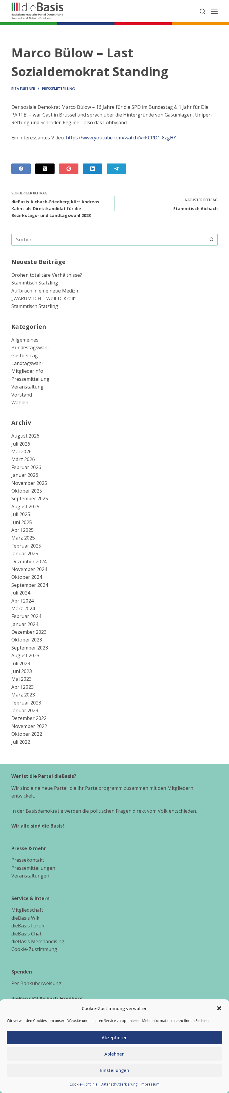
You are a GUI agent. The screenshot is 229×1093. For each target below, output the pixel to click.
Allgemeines (24, 339)
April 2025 (22, 530)
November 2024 (29, 569)
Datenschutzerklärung (118, 1084)
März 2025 (23, 537)
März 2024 (23, 608)
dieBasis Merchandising (37, 941)
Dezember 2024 (29, 561)
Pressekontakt (27, 860)
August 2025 (25, 506)
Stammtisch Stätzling (34, 282)
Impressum (150, 1084)
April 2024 (22, 600)
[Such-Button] (211, 239)
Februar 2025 (26, 545)
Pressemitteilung (58, 88)
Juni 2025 (21, 522)
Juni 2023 (21, 671)
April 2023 (22, 687)
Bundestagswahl (30, 347)
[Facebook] (21, 168)
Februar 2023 (26, 702)
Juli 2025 (20, 514)
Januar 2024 (24, 624)
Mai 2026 (21, 451)
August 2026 (25, 436)
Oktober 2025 (26, 490)
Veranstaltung (27, 386)
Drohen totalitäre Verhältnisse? (46, 275)
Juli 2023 (20, 663)
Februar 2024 (26, 616)
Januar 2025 (24, 553)
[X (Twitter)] (45, 168)
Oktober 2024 (26, 577)
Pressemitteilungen (33, 868)
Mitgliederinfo (27, 371)
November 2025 (29, 483)
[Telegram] (116, 168)
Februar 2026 (26, 467)
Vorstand (21, 394)
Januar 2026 (24, 475)
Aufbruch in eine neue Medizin (45, 290)
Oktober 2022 (26, 734)
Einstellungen (114, 1070)
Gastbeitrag (24, 355)
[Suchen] (202, 11)
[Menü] (214, 11)
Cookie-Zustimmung (34, 949)
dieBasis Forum (28, 925)
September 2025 (29, 498)
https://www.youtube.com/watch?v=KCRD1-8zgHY (121, 137)
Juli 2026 (20, 444)
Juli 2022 (20, 742)
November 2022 (29, 726)
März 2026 (23, 459)
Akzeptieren (115, 1037)
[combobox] (109, 240)
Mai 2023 (21, 679)
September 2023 (29, 647)
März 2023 (23, 694)
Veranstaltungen (30, 875)
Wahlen (19, 402)
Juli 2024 (20, 592)
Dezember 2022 (29, 718)
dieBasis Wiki (26, 918)
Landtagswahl (27, 363)
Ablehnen (114, 1054)
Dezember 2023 (29, 632)
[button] (219, 1008)
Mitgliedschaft (27, 910)
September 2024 (29, 585)
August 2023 (25, 655)
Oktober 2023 (26, 639)
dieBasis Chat (26, 933)
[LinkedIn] (92, 168)
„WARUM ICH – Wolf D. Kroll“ (43, 298)
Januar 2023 (24, 710)
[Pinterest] (68, 168)
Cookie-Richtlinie (83, 1084)
